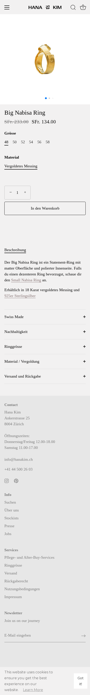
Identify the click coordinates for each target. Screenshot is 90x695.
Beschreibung (15, 250)
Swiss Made (14, 317)
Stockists (11, 518)
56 (39, 142)
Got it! (80, 681)
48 (6, 142)
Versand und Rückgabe (22, 376)
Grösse (10, 133)
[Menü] (7, 7)
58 (48, 142)
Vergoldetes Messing (20, 166)
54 (31, 142)
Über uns (11, 510)
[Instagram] (6, 480)
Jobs (7, 534)
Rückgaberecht (16, 581)
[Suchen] (73, 8)
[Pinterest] (16, 480)
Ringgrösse (13, 346)
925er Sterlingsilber (20, 296)
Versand (10, 573)
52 (23, 142)
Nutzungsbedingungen (22, 589)
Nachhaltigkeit (16, 331)
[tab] (17, 250)
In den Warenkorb (45, 208)
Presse (9, 526)
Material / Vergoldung (21, 361)
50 (15, 142)
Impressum (13, 597)
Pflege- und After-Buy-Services (29, 557)
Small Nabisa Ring (26, 280)
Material (11, 157)
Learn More (33, 690)
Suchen (10, 502)
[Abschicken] (83, 635)
